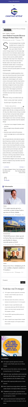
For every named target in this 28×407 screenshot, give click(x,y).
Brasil (4, 33)
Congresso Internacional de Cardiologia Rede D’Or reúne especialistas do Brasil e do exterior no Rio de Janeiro (14, 401)
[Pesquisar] (22, 282)
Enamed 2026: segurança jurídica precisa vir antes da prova (14, 315)
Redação (19, 40)
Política (5, 206)
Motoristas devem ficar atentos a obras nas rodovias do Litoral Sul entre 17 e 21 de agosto (15, 301)
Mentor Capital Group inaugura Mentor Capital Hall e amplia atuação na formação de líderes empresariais (15, 321)
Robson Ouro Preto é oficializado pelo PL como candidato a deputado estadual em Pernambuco (14, 268)
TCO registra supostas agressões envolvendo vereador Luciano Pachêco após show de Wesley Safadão (13, 210)
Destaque (13, 33)
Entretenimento (6, 233)
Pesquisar (5, 280)
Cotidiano (8, 33)
